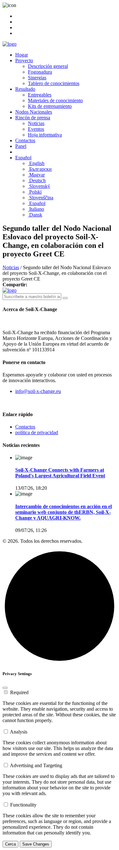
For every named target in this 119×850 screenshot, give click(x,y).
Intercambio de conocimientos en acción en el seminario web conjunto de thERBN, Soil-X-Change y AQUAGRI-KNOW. (63, 512)
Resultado (25, 89)
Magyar (36, 174)
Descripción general (48, 66)
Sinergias (37, 77)
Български (40, 169)
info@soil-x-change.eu (38, 391)
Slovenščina (40, 197)
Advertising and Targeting (36, 765)
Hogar (21, 54)
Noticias (36, 123)
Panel (20, 146)
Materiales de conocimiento (55, 100)
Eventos (36, 129)
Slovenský (39, 186)
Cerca (10, 844)
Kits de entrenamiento (50, 106)
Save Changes (35, 844)
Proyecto (24, 60)
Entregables (39, 94)
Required (19, 692)
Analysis (18, 731)
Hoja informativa (45, 134)
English (36, 163)
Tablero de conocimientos (53, 83)
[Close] (5, 688)
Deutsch (37, 180)
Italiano (36, 209)
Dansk (35, 214)
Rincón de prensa (32, 117)
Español (23, 157)
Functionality (23, 804)
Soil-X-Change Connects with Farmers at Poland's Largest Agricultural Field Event (60, 472)
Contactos (25, 140)
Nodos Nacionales (33, 112)
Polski (35, 192)
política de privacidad (36, 432)
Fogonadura (40, 72)
